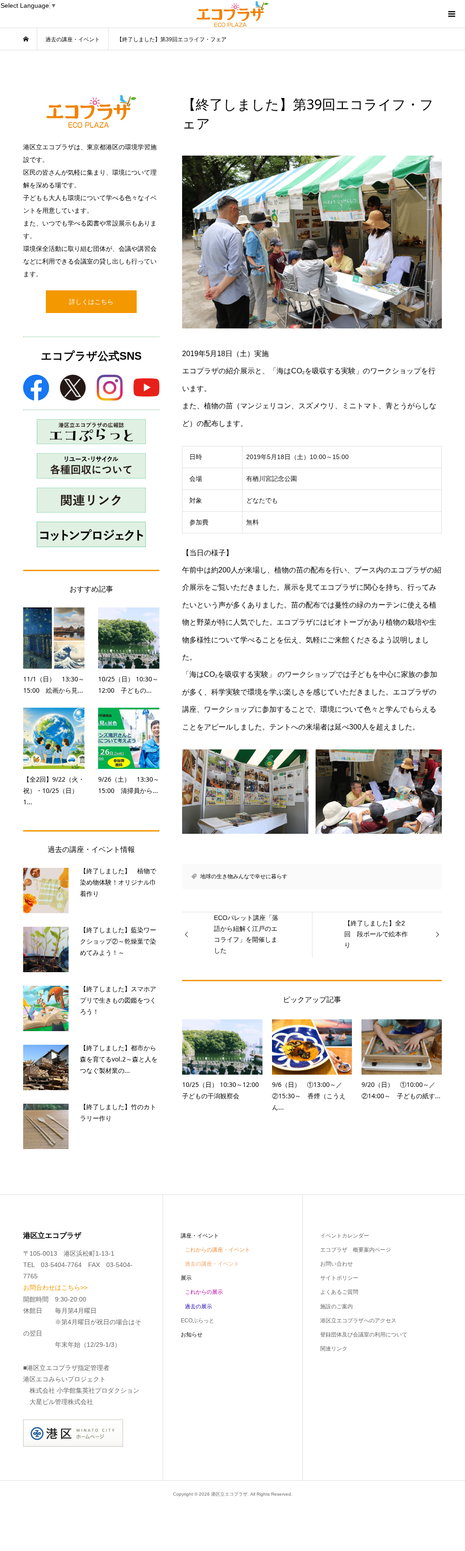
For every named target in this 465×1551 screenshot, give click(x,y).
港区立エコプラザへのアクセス (358, 1320)
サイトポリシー (339, 1278)
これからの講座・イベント (217, 1250)
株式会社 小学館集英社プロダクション (84, 1390)
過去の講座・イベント (212, 1264)
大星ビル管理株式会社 (61, 1401)
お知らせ (192, 1334)
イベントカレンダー (344, 1236)
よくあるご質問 (339, 1292)
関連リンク (333, 1349)
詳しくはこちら (91, 301)
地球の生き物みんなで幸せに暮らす (243, 876)
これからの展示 (204, 1292)
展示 (186, 1278)
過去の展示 (198, 1306)
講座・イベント (200, 1236)
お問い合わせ (336, 1264)
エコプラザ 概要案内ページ (355, 1250)
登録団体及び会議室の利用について (363, 1334)
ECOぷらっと (197, 1320)
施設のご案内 (336, 1306)
